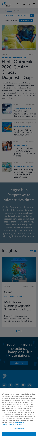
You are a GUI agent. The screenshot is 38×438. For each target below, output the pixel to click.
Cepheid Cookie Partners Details (12, 424)
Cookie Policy (19, 422)
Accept (19, 434)
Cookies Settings (19, 428)
